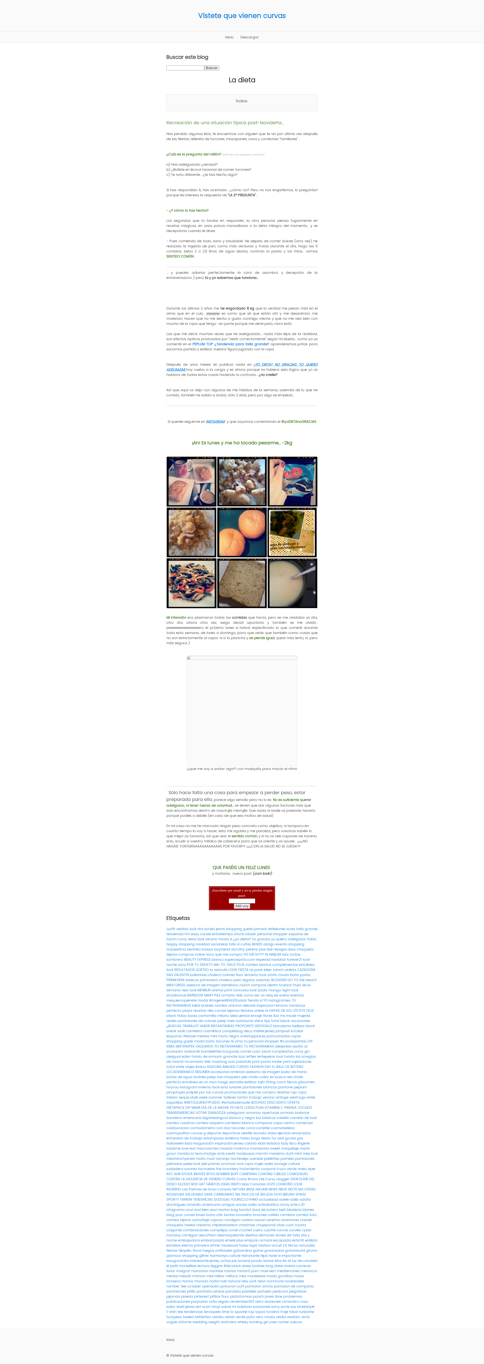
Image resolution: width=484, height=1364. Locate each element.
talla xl (234, 944)
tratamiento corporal (257, 1168)
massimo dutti (281, 1153)
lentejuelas (266, 1056)
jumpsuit (283, 1031)
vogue (171, 1322)
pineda (187, 1296)
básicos (268, 1117)
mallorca (241, 1148)
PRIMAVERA (175, 980)
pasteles (249, 1291)
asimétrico (229, 985)
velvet (230, 1316)
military (232, 1276)
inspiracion (266, 1005)
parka (305, 974)
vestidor (293, 1316)
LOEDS (249, 1107)
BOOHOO (258, 1102)
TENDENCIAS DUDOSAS (211, 1199)
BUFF (234, 1174)
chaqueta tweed (180, 1225)
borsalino (244, 1214)
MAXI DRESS (175, 985)
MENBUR (204, 990)
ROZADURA (175, 1194)
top (251, 1311)
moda (203, 1000)
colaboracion (177, 1128)
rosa (304, 1301)
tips (267, 1020)
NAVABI (262, 1189)
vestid (281, 1316)
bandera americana (184, 1117)
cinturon (235, 1005)
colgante (174, 1230)
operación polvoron (219, 1286)
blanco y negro (242, 1117)
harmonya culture (225, 1255)
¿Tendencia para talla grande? (242, 344)
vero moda (265, 1316)
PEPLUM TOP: (203, 344)
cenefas (273, 1219)
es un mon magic (214, 1082)
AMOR (205, 1025)
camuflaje (200, 1219)
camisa (220, 1005)
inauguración (177, 1260)
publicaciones (178, 1301)
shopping (296, 944)
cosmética (212, 1031)
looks (290, 928)
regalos (248, 980)
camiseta (194, 1031)
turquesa (174, 1316)
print (256, 1061)
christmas (247, 1225)
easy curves (201, 934)
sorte (285, 1306)
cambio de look (303, 1117)
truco (281, 1168)
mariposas (245, 1153)
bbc (285, 954)
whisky (242, 1322)
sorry (275, 1306)
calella (273, 1214)
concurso (241, 990)
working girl (258, 1322)
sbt (198, 1306)
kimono (282, 1005)
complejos (218, 1230)
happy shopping (180, 944)
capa (278, 1122)
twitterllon (203, 1316)
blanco (218, 959)
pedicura (280, 1291)
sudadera (174, 1168)
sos (293, 1306)
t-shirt (171, 1311)
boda (192, 1015)
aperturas (270, 1112)
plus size (266, 949)
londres (258, 1265)
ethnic (215, 1245)
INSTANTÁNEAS (222, 1025)
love (185, 1148)
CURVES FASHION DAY (253, 1066)
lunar (170, 1271)
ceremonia (290, 1219)
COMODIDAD (297, 1174)
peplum (300, 1087)
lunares (235, 1087)
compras (258, 985)
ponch (258, 1296)
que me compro (262, 1092)
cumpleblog (232, 1031)
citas (280, 1225)
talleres (229, 1097)
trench (278, 969)
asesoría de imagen (263, 1071)
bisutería (294, 1209)
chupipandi (265, 1225)
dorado (259, 1133)
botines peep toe (208, 1077)
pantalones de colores (197, 1020)
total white (175, 1066)
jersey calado (245, 1143)
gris (300, 1138)
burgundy (231, 1051)
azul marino (220, 1209)
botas (295, 954)
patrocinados (278, 1036)
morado (201, 1281)
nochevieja (239, 1158)
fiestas (172, 1250)
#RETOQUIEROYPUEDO (202, 1102)
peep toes (226, 1020)
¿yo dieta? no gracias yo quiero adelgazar (269, 939)
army (284, 1204)
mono (223, 1036)
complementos (285, 964)
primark (260, 928)
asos (292, 949)
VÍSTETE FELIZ (303, 1010)
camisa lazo (306, 1214)
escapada (282, 1240)
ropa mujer (254, 1163)
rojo (294, 1092)
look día (196, 928)
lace (216, 1087)
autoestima (176, 949)
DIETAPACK (175, 1107)
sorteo (209, 928)
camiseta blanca (239, 1122)
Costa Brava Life (250, 1179)
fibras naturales (301, 1245)
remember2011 (242, 1301)
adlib (294, 1199)
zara (182, 964)
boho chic (214, 1214)
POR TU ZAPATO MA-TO (206, 964)
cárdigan (190, 1235)
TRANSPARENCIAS (180, 1112)
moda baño (288, 974)
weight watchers (222, 1322)
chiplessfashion (225, 1225)
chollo (253, 1077)
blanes (308, 1209)
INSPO (236, 1184)
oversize (256, 1158)
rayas (296, 1036)
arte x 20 (297, 1204)
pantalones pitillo (181, 1291)
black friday (176, 1015)
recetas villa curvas (209, 1010)
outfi (240, 1286)
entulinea (307, 964)
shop (216, 1306)
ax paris (256, 969)
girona (311, 1250)
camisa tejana (178, 1219)
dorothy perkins (244, 949)
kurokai (297, 1031)
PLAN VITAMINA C (269, 1107)
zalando (263, 980)
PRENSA (290, 1107)
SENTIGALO (263, 1025)
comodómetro (203, 1128)
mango (274, 990)
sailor (170, 1306)
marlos (230, 1271)
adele (284, 1199)
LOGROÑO (284, 1184)
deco (248, 1031)
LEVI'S (271, 1184)
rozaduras (244, 1020)
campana (263, 1122)
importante (291, 1255)
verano (269, 1097)
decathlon (207, 1235)
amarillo (194, 1204)
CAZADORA (306, 969)
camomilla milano (213, 1015)
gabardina (242, 1250)
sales (268, 1163)
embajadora (189, 1240)
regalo (223, 1301)
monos (187, 1281)
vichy (305, 1316)
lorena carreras (297, 1265)
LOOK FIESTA (238, 969)
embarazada (212, 1240)
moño (200, 1158)
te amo (237, 1041)
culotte (270, 1230)
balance (302, 1112)
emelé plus (234, 1240)
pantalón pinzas (210, 1291)
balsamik (192, 1051)
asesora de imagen (203, 985)
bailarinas (198, 974)
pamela (287, 1158)
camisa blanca (258, 964)
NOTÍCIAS (295, 1189)
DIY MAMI (192, 1107)
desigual (173, 1056)
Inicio (229, 37)
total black (280, 1020)
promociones (235, 1092)
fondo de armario (207, 1056)
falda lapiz (248, 1245)
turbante (306, 1311)
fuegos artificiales (217, 1250)
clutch (244, 985)
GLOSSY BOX (188, 1184)
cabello (282, 1117)
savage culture (287, 1163)
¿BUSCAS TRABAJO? (182, 1025)
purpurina (199, 1301)
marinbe (216, 1271)
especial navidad (271, 959)
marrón (261, 1153)
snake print (281, 1061)
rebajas (280, 949)
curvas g (198, 1133)
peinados (174, 1163)
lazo (241, 1056)
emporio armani (258, 1240)
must (210, 1158)
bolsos (207, 949)
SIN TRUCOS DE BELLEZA (254, 1194)
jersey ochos (220, 1260)
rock (240, 1163)
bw (258, 1117)
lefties (251, 1056)
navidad (203, 944)
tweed (188, 1316)
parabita (233, 1291)
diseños (251, 1235)
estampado (213, 1138)
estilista (311, 1240)
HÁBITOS (213, 1184)
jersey (270, 1031)
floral (196, 1250)
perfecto (173, 1010)
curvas (282, 1230)
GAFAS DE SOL (280, 1010)
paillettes (271, 1158)
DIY (310, 1041)
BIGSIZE (199, 1174)
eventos (297, 995)
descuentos (240, 1015)
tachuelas (206, 1168)
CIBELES (280, 1174)
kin (285, 1260)
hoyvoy (172, 1087)
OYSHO (310, 1189)
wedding (199, 1322)
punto (266, 1061)
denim (272, 985)
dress (272, 1133)
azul (189, 1209)
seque (184, 1097)
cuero (258, 1230)
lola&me (173, 1148)
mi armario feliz (198, 1061)
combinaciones (196, 1230)
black (310, 1025)
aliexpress (283, 1046)
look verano (207, 939)
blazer (250, 934)
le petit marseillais (181, 1265)
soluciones (261, 1306)
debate (249, 1005)
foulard (285, 985)
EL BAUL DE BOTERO (287, 1066)
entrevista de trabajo (184, 1138)
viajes (190, 1066)
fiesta (266, 1138)
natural (234, 1281)
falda (311, 939)
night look (290, 990)
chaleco (214, 974)
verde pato (245, 1316)
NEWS (273, 1189)
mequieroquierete (181, 1000)
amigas (228, 1204)
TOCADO (305, 1107)
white (310, 1097)
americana (211, 1204)
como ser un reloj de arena (266, 995)
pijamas (173, 1296)
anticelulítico (268, 1204)
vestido (182, 928)
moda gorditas (279, 1276)
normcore (275, 1281)
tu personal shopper (261, 1041)
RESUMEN (202, 1071)
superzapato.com (240, 959)
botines (207, 1005)
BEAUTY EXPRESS (197, 959)
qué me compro (229, 954)
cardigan (232, 1219)
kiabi (262, 1143)
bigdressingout (215, 1117)
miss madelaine (252, 1276)
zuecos (296, 1322)
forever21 (294, 959)
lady (285, 1143)
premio (214, 1163)
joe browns (241, 1260)
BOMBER (223, 1174)
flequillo (185, 1250)
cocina (300, 1225)
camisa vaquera (209, 1122)
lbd (276, 1015)
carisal (247, 1219)
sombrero (174, 959)
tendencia (175, 934)
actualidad (268, 1199)
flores (267, 1015)
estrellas (173, 1245)
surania (190, 1168)
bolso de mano (294, 1071)
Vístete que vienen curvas (242, 15)
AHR (177, 1174)
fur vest (277, 1138)
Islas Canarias (254, 1184)
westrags (297, 1097)
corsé (233, 1230)
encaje (256, 1015)
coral (250, 1128)
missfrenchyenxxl (180, 1158)
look (169, 969)
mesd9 (185, 1276)
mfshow (198, 1276)
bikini (196, 1005)
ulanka (218, 1316)
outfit (170, 928)
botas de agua (179, 1077)
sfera (258, 1020)
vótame (185, 1322)
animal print (222, 990)
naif (223, 1281)
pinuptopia (175, 1092)
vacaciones (300, 1020)
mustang (219, 1061)
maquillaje (290, 1148)
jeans (220, 928)
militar (219, 1276)
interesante (199, 1260)
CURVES (229, 1179)
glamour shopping (182, 1255)
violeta (290, 969)
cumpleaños (282, 1051)
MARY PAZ (212, 995)
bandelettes (211, 1051)
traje (284, 1311)
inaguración (203, 1143)
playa (187, 1010)
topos (260, 1311)
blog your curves (180, 1214)
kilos (278, 1260)
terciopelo (212, 1311)
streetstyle (306, 1306)
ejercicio (284, 1133)
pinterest (201, 1296)
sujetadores (302, 1061)
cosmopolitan (178, 1133)
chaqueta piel (235, 1077)
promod (228, 1163)
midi (209, 1276)
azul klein (201, 1209)
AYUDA (187, 1174)
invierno (204, 1087)
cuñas (245, 944)
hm (187, 934)
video (302, 1168)
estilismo (232, 1138)
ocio (231, 1061)
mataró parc (248, 1271)
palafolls (243, 1061)
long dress (274, 1265)
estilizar (250, 1082)
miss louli (310, 1153)
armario (287, 1112)
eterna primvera (195, 1245)
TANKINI (186, 1199)
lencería (251, 974)
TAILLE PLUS (235, 964)
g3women (306, 1082)
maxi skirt (268, 1271)
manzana (199, 1271)
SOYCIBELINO (284, 1194)
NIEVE (282, 1189)
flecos (292, 1082)
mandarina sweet (265, 1148)
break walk (175, 1031)
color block (261, 1051)
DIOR (294, 1179)
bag (234, 1209)
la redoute (218, 969)
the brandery (227, 1168)
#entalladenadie (235, 1102)
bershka (194, 949)
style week (199, 1097)
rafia (213, 1301)
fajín (261, 1082)
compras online (191, 954)
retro (259, 1301)
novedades (294, 1281)
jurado (256, 1260)
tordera (272, 1311)
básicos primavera (202, 980)
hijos (264, 1255)
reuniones (272, 1301)
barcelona (282, 1025)
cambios (287, 1214)
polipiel (192, 1092)
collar (264, 1077)
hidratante (250, 1255)
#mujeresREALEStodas (228, 1000)
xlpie (311, 1168)
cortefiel (263, 1128)
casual (259, 1219)
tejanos (233, 1010)
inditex (259, 1031)
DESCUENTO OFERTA (283, 1102)
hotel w (275, 1255)
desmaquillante (230, 1235)
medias (203, 1036)
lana (224, 1087)
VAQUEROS (204, 1046)
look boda (258, 990)
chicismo (203, 1225)
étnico (200, 1066)
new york (248, 1281)
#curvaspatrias (293, 1041)
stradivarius (176, 995)
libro (293, 1143)
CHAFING (265, 1174)
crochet (245, 1230)
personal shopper (272, 934)
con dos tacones (230, 1128)
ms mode (288, 1015)
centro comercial (298, 1122)
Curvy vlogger (277, 1179)
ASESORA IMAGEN (221, 1066)
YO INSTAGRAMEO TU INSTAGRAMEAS (244, 1046)
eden (186, 1056)
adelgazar (236, 1112)
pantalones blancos (260, 1087)
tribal (293, 1311)
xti (266, 1010)
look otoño (268, 974)
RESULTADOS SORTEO (191, 969)
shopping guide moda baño (190, 1041)
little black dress (237, 1265)
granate (230, 1056)
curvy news (187, 939)
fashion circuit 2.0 (272, 1245)
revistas (283, 1092)
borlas (229, 1214)
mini (213, 1036)
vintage (282, 1097)
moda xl (225, 939)
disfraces (266, 1235)
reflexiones (276, 928)
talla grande (307, 928)
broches (260, 1214)
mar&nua (297, 1005)
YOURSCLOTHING (244, 1199)
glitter (204, 1255)
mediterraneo (288, 1271)
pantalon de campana (294, 1286)
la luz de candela (302, 1260)
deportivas (231, 1133)
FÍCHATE (236, 1107)
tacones (223, 1041)
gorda (290, 1138)
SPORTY (172, 1199)
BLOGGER (278, 980)
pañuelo (264, 1291)
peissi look (191, 1163)
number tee (176, 1286)
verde (292, 1168)
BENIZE (257, 944)
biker (268, 969)
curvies (295, 1230)
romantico (290, 1301)
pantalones (305, 1158)
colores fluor (233, 974)
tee (180, 1311)
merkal (172, 1276)
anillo (252, 1204)
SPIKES (301, 1194)
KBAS (170, 1046)
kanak (268, 1260)
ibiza (188, 1143)
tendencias (193, 1311)
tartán (242, 1097)
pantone (285, 1087)
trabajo (255, 1097)
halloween (175, 1143)
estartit (298, 1240)
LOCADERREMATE (180, 1071)
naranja (222, 1158)
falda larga (250, 1138)
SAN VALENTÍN (177, 974)
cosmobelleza (283, 1128)
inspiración (224, 1143)
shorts (239, 934)
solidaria (244, 1306)
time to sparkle (234, 1311)
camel (245, 1051)
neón (261, 1281)
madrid (226, 1148)
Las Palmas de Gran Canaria (206, 1189)
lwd (192, 1148)
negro (234, 1036)
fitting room (276, 1082)
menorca (309, 1271)
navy (210, 954)
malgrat (183, 1271)
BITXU (210, 1174)
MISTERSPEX (185, 1046)
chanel (306, 1219)
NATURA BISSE (243, 1189)
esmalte (236, 1082)
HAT (202, 1184)
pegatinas (297, 1291)
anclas (241, 1204)
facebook (229, 1245)
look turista (285, 1056)
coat (289, 1225)
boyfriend (222, 949)
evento (281, 944)
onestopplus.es (253, 1036)
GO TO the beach (302, 980)
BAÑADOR (195, 995)
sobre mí (228, 1306)
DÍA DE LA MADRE (215, 1107)
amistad (237, 1071)
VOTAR (201, 1112)
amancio (253, 1112)
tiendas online (252, 1010)
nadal (214, 1281)
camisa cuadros (180, 1122)
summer (216, 1097)
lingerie (304, 1143)
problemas (292, 1296)
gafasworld (295, 1250)
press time (273, 1296)
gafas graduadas (268, 1250)
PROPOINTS (244, 1025)
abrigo (269, 944)
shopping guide (239, 928)
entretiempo (222, 934)
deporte (214, 1133)
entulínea (190, 1082)
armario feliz (232, 995)
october (194, 1286)
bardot (245, 1209)
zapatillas (174, 1102)
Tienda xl (254, 1000)
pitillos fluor (219, 1296)
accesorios (220, 1071)
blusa (200, 1214)
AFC (169, 1174)
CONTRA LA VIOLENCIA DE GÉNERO (194, 1179)
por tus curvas (211, 1092)
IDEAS (225, 1184)
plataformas (241, 1296)
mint (298, 1153)
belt (282, 1209)
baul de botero (265, 1209)
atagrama (175, 1209)
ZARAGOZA (217, 1112)
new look (189, 990)
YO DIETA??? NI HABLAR (262, 954)
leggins (217, 1265)
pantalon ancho (259, 1286)
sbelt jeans (185, 1306)
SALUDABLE (194, 1194)
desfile (246, 1133)
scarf (206, 1306)
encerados (301, 1133)
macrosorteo (207, 1148)
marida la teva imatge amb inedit (206, 1153)
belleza (298, 1025)
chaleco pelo (230, 980)
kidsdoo (273, 1143)
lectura (204, 1265)
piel (204, 1163)
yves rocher (279, 1322)
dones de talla (287, 1235)
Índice (241, 101)
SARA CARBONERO (219, 1194)
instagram (188, 1087)
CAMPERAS (248, 1174)
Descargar (249, 37)
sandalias (219, 944)
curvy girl (301, 1051)
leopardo (174, 1036)
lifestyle (189, 1036)
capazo (216, 1219)
